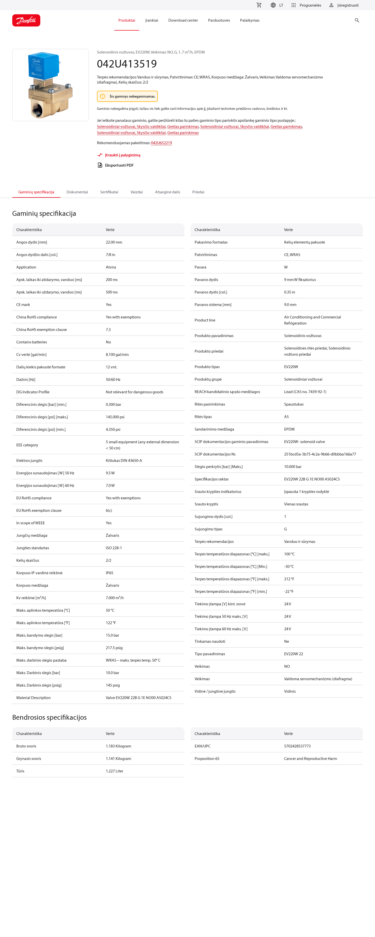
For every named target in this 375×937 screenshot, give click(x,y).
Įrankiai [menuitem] (151, 20)
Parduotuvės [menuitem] (219, 20)
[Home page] (26, 20)
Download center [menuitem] (183, 20)
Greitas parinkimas (183, 126)
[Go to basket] (259, 5)
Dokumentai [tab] (77, 191)
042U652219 (161, 142)
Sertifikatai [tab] (109, 191)
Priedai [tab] (198, 191)
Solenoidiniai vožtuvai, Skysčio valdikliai (131, 126)
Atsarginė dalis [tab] (167, 191)
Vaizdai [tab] (137, 191)
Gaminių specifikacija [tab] (36, 191)
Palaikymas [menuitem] (249, 20)
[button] (276, 5)
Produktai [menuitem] (126, 20)
